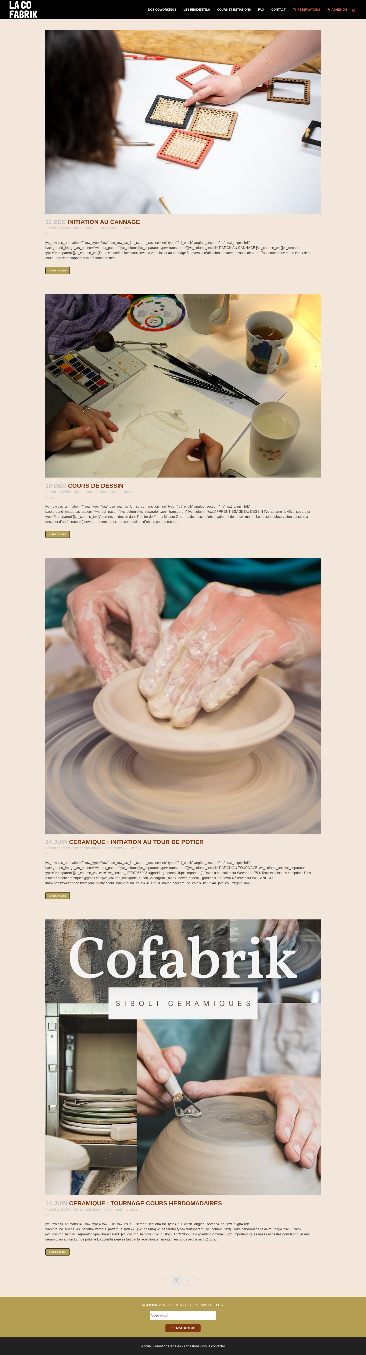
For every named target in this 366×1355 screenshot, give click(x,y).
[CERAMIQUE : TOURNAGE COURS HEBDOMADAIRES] (183, 1057)
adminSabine (90, 848)
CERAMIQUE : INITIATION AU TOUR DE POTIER (136, 842)
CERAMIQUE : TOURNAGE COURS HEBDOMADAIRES (145, 1203)
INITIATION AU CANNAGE (104, 222)
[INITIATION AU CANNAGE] (183, 122)
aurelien (86, 228)
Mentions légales (168, 1346)
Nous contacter (213, 1346)
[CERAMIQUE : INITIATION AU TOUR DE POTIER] (183, 696)
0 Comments (105, 228)
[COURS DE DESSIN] (183, 386)
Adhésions (191, 1346)
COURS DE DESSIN (95, 485)
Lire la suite (57, 270)
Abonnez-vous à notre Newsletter (182, 1305)
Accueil (146, 1346)
